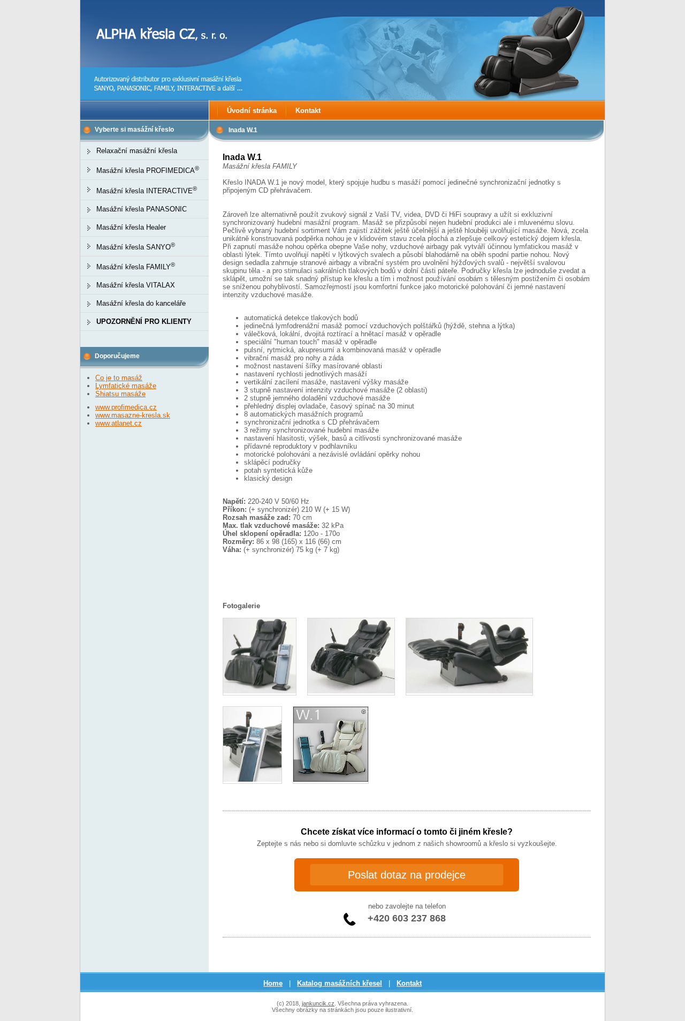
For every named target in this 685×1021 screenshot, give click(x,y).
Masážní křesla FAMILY (135, 267)
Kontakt (308, 111)
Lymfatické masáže (125, 386)
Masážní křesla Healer (131, 227)
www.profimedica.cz (126, 407)
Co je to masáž (118, 378)
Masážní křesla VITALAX (135, 285)
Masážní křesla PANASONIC (141, 209)
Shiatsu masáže (120, 394)
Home (273, 983)
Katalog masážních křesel (339, 983)
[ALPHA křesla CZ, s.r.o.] (161, 64)
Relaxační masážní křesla (136, 151)
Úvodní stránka (252, 111)
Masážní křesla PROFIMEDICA (147, 171)
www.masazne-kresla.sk (132, 415)
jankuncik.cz (318, 1003)
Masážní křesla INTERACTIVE (146, 191)
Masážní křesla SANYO (135, 247)
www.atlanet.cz (118, 423)
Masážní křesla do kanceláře (141, 303)
